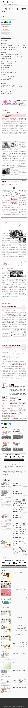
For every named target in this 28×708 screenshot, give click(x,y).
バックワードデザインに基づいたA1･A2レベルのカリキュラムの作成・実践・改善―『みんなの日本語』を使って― (20, 547)
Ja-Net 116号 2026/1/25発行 (19, 670)
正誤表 (14, 662)
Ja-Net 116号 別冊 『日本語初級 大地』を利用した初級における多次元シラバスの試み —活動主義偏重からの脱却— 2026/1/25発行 (20, 505)
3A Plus (8, 2)
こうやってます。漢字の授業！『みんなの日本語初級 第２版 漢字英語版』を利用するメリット (14, 466)
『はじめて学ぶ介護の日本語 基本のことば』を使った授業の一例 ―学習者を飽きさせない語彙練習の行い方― (14, 473)
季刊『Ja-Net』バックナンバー (19, 589)
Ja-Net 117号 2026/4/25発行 (19, 653)
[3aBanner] (14, 567)
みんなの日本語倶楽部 (17, 581)
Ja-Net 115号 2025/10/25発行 (19, 687)
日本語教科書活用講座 (17, 572)
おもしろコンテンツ (17, 609)
